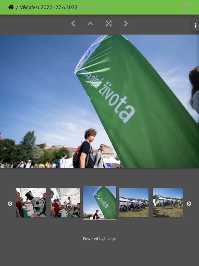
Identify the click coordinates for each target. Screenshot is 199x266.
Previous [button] (10, 204)
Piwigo (110, 238)
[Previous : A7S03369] (73, 23)
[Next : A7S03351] (126, 23)
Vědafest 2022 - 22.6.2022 (48, 7)
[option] (31, 202)
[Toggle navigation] (185, 7)
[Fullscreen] (109, 23)
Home (11, 7)
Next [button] (188, 204)
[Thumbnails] (90, 23)
